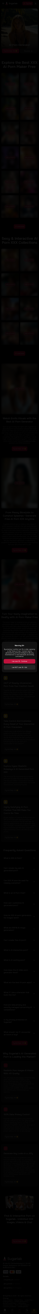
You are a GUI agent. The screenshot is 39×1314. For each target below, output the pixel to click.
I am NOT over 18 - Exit (19, 667)
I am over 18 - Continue (19, 661)
